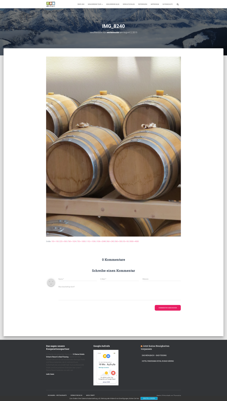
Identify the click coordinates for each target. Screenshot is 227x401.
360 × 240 (110, 241)
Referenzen (142, 4)
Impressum (155, 4)
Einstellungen (149, 398)
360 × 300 (118, 241)
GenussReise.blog (112, 4)
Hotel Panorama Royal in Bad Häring (158, 361)
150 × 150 (55, 241)
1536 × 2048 (101, 241)
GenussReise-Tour (94, 4)
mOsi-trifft (90, 395)
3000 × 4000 (134, 241)
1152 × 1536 (90, 241)
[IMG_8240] (113, 146)
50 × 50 (126, 241)
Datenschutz (168, 4)
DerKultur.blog (129, 4)
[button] (102, 4)
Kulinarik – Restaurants (57, 395)
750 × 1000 (81, 241)
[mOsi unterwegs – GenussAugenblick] (50, 4)
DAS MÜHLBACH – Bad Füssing (154, 355)
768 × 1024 (72, 241)
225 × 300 (63, 241)
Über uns (80, 4)
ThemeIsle (177, 395)
